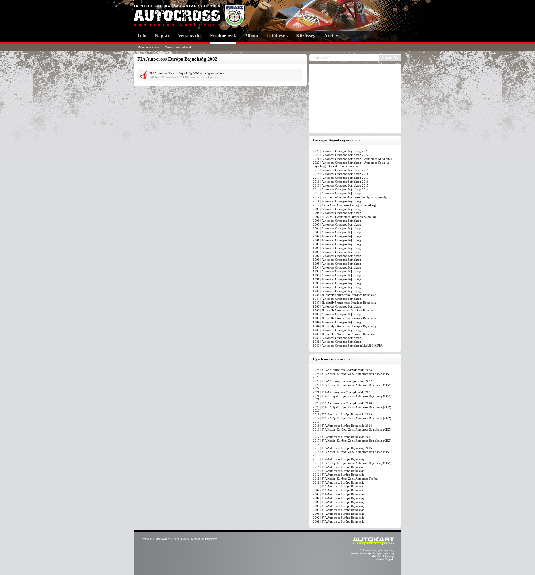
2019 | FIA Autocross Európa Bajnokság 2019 (342, 414)
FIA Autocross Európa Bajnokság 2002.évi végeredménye (186, 73)
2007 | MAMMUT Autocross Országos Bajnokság (345, 216)
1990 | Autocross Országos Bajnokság (337, 283)
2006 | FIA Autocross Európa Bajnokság (338, 502)
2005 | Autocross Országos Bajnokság (337, 224)
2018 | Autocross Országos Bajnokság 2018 (341, 173)
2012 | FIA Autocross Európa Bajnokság (338, 474)
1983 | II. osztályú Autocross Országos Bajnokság (344, 333)
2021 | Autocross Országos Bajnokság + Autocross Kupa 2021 (352, 158)
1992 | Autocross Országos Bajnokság (337, 275)
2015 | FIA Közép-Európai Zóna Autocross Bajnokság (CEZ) (352, 463)
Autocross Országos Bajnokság (377, 550)
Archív (331, 35)
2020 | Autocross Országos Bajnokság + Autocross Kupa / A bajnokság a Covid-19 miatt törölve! (351, 164)
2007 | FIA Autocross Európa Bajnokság (338, 498)
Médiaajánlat (162, 538)
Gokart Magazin (385, 559)
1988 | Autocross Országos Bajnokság (337, 291)
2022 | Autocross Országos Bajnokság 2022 (341, 154)
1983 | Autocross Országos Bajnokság (337, 330)
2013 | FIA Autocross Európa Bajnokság (338, 470)
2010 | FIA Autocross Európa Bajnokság (338, 486)
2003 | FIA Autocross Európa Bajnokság (338, 513)
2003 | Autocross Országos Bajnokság (337, 232)
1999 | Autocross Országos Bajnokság (337, 248)
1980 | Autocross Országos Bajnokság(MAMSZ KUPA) (348, 345)
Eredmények (223, 35)
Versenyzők (190, 35)
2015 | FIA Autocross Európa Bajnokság (338, 459)
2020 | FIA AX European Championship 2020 (342, 403)
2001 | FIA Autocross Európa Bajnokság (338, 521)
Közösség (306, 35)
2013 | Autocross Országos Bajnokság (337, 193)
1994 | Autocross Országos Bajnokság (337, 267)
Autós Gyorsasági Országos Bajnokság (372, 553)
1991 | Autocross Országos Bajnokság (337, 279)
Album (251, 35)
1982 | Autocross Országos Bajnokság (337, 337)
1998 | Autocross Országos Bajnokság (337, 251)
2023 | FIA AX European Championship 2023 (342, 369)
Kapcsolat (146, 538)
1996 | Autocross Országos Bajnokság (337, 259)
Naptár (162, 35)
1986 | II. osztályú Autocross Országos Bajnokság (344, 310)
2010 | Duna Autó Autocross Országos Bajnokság (344, 205)
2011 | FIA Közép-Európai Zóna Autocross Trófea (345, 478)
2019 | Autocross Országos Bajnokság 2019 (341, 169)
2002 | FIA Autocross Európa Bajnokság (338, 517)
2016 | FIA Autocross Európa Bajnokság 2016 (342, 448)
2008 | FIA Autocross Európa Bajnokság (338, 494)
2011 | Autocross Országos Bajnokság (337, 201)
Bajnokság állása (148, 47)
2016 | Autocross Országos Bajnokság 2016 (341, 181)
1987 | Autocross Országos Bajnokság (337, 298)
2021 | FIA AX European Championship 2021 (342, 392)
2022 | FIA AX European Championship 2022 (342, 381)
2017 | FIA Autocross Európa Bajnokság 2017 (342, 436)
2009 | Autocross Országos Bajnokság (337, 209)
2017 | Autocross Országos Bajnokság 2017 (341, 177)
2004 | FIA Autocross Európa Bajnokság (338, 509)
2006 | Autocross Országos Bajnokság (337, 220)
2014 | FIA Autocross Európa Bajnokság (338, 466)
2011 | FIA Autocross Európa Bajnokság (338, 482)
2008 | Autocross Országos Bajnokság (337, 212)
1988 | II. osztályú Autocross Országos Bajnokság (344, 294)
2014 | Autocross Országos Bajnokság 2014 (341, 189)
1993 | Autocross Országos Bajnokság (337, 271)
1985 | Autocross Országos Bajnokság (337, 314)
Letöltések (277, 35)
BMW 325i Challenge (381, 556)
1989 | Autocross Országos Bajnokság (337, 287)
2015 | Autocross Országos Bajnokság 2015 (341, 185)
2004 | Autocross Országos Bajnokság (337, 228)
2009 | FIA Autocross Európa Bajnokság (338, 490)
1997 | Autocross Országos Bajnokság (337, 255)
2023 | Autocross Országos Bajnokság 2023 (341, 151)
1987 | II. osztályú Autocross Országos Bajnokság (344, 302)
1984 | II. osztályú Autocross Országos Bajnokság (344, 326)
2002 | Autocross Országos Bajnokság (337, 236)
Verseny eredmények (178, 47)
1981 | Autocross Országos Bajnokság (337, 341)
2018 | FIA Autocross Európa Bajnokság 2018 (342, 425)
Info (142, 35)
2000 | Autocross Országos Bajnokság (337, 244)
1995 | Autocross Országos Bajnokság (337, 263)
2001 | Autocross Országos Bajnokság (337, 240)
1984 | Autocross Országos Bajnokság (337, 322)
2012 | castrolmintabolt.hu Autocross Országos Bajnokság (350, 197)
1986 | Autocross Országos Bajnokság (337, 306)
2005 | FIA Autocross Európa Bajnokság (338, 506)
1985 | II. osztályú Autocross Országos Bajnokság (344, 318)
